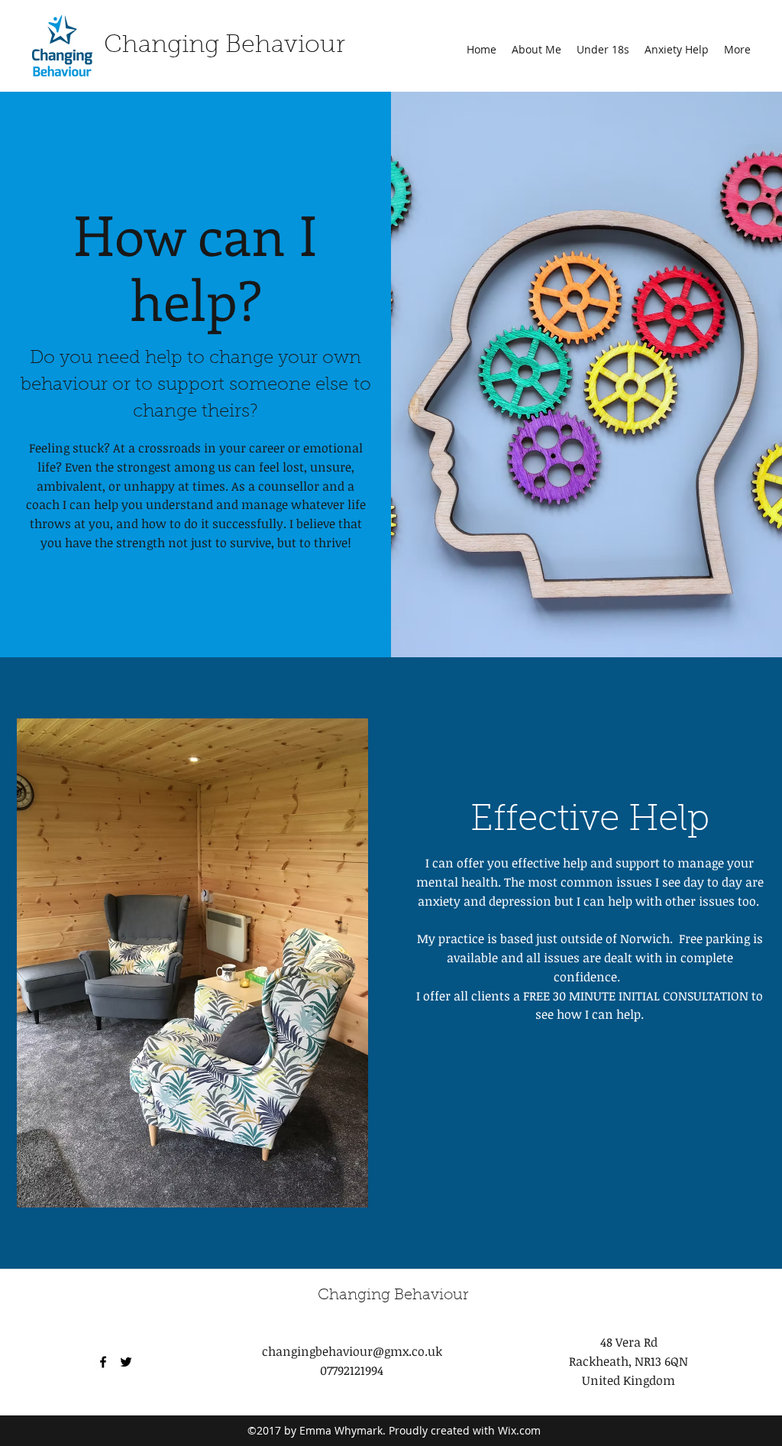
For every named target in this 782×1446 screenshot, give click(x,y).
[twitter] (126, 1362)
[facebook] (103, 1362)
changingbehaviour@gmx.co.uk (352, 1351)
